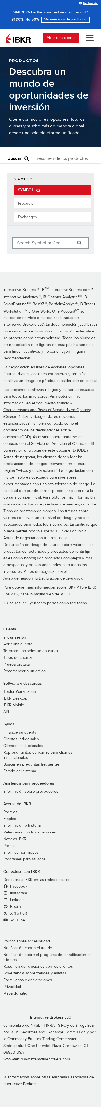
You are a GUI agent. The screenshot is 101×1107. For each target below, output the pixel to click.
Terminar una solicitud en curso (30, 650)
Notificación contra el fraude (27, 948)
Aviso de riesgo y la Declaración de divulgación (44, 578)
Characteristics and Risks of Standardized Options (46, 409)
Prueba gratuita (16, 664)
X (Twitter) (18, 913)
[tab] (52, 190)
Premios (10, 812)
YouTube (17, 920)
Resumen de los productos (62, 158)
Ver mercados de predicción (65, 19)
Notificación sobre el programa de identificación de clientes (47, 957)
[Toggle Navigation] (88, 38)
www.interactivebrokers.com (45, 1059)
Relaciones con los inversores (29, 832)
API (6, 711)
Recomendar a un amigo (24, 671)
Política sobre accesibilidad (26, 941)
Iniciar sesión (14, 637)
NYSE (35, 1025)
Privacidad (12, 986)
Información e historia (22, 825)
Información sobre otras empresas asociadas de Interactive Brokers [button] (48, 1080)
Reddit (15, 906)
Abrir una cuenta (61, 37)
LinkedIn (17, 900)
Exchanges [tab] (27, 217)
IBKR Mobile (13, 705)
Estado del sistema (19, 771)
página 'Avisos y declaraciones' (30, 470)
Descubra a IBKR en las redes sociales (36, 879)
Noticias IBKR (14, 839)
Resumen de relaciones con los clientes (38, 966)
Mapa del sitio (15, 993)
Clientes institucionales (23, 745)
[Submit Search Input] (79, 243)
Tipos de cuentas (18, 657)
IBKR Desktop (15, 698)
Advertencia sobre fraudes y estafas (34, 973)
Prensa (9, 845)
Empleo (9, 818)
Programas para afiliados (24, 859)
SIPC (62, 1025)
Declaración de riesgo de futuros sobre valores (44, 544)
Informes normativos (21, 852)
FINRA (49, 1025)
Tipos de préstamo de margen (29, 511)
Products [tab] (25, 203)
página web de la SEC (52, 594)
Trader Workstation (19, 691)
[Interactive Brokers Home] (18, 38)
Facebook (18, 886)
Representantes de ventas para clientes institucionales (38, 755)
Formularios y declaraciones (27, 980)
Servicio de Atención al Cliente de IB (62, 443)
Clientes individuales (21, 739)
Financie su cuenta (19, 732)
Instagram (18, 893)
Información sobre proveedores (30, 791)
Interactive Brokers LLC (50, 1017)
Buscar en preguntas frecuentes (31, 764)
